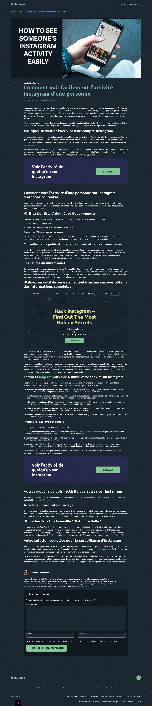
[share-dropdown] (138, 21)
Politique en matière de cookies (89, 702)
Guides (20, 12)
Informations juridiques (111, 702)
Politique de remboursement (111, 696)
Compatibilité (93, 696)
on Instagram (84, 126)
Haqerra (45, 377)
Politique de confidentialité (76, 696)
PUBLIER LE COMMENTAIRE (47, 648)
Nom (30, 633)
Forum (139, 702)
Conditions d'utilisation (133, 696)
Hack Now (134, 4)
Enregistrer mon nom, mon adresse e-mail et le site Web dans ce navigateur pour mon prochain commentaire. (73, 642)
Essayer (108, 171)
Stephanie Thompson (40, 573)
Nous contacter (128, 702)
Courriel (82, 633)
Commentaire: (32, 604)
